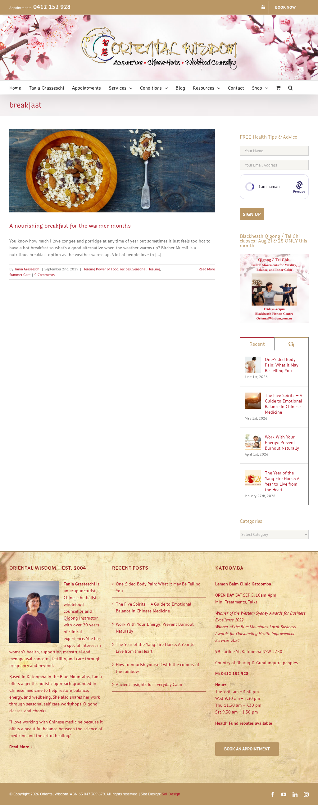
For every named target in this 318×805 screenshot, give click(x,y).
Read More (207, 269)
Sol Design (171, 794)
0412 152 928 (51, 7)
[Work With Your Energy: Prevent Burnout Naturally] (253, 437)
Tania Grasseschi (27, 269)
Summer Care (19, 274)
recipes (125, 269)
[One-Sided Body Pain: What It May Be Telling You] (253, 359)
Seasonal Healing (146, 269)
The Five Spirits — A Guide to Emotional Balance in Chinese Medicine (283, 404)
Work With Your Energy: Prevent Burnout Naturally (282, 442)
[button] (290, 87)
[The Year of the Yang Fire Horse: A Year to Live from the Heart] (253, 473)
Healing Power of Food (100, 269)
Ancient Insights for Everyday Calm (149, 684)
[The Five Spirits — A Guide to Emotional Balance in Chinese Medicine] (253, 395)
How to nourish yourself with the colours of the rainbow (157, 668)
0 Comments (44, 274)
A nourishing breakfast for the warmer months (70, 225)
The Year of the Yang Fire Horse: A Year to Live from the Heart (282, 481)
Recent (257, 344)
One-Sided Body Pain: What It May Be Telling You (281, 365)
